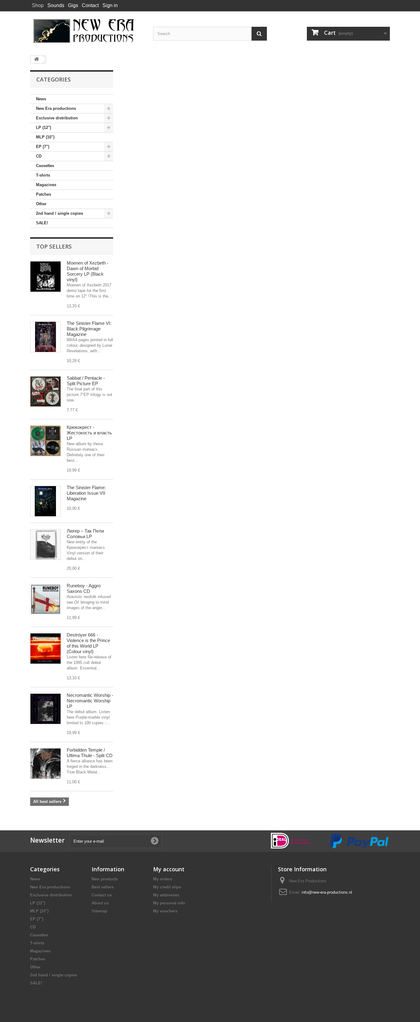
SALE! (42, 223)
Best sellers (103, 887)
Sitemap (99, 911)
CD (39, 156)
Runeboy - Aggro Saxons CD (84, 588)
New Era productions (56, 108)
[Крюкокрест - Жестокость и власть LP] (45, 440)
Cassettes (45, 165)
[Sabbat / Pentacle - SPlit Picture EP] (45, 391)
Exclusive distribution (57, 118)
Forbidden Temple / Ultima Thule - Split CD (90, 752)
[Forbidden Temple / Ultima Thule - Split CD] (45, 763)
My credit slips (167, 887)
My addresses (166, 895)
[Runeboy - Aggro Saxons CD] (45, 599)
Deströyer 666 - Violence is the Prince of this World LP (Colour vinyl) (88, 643)
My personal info (169, 903)
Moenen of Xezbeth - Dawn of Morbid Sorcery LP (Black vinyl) (88, 271)
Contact (90, 5)
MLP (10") (45, 137)
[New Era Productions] (87, 31)
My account (168, 869)
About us (100, 903)
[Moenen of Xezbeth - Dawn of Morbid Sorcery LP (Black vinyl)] (45, 276)
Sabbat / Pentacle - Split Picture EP (86, 380)
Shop (38, 5)
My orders (162, 879)
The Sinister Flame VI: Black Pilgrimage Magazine (89, 329)
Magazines (46, 184)
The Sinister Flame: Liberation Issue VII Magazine (86, 493)
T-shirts (43, 175)
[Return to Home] (36, 59)
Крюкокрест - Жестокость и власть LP (89, 433)
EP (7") (42, 146)
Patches (43, 194)
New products (105, 879)
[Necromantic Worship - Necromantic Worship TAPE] (45, 708)
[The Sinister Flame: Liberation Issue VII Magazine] (45, 501)
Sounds (55, 5)
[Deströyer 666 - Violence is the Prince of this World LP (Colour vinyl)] (45, 648)
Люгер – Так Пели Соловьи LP (85, 533)
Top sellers (54, 246)
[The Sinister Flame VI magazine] (45, 336)
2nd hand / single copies (59, 213)
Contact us (102, 895)
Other (41, 204)
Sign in (110, 5)
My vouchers (165, 911)
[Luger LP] (45, 544)
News (41, 99)
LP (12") (43, 127)
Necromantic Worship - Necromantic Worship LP (90, 701)
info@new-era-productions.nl (327, 892)
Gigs (73, 5)
